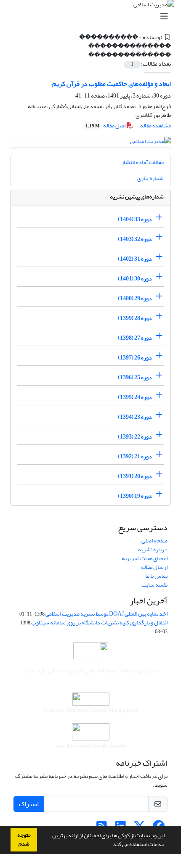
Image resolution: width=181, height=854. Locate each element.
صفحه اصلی (154, 540)
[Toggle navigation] (93, 17)
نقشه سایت (154, 584)
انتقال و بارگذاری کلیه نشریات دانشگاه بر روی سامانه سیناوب (99, 622)
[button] (109, 845)
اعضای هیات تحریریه (145, 558)
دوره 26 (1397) (135, 357)
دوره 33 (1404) (135, 219)
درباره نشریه (153, 549)
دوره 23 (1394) (135, 417)
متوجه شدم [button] (24, 839)
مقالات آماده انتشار (142, 162)
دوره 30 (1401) (135, 278)
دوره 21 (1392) (135, 456)
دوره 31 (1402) (135, 258)
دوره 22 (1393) (135, 436)
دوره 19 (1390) (135, 496)
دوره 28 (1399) (135, 318)
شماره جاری (150, 178)
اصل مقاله (105, 125)
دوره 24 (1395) (135, 397)
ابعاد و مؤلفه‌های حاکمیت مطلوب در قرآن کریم (111, 83)
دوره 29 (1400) (135, 298)
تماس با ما (156, 576)
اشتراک (29, 804)
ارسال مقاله (154, 567)
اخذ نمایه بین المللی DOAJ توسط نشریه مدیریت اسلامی (106, 613)
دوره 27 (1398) (135, 338)
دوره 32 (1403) (135, 239)
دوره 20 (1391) (135, 476)
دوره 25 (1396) (135, 377)
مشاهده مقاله (155, 125)
